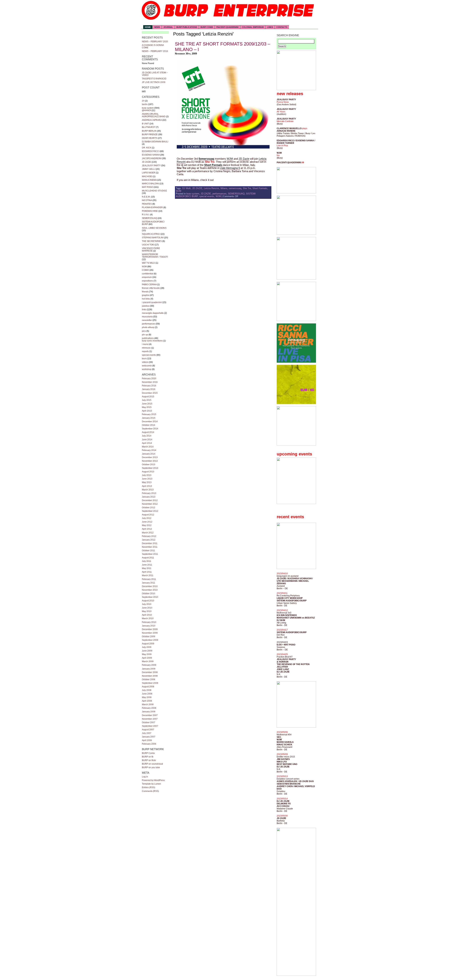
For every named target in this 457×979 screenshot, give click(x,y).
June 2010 (147, 608)
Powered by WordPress (153, 780)
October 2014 (148, 425)
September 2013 (150, 468)
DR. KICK (146, 147)
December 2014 (150, 421)
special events (149, 355)
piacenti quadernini (227, 27)
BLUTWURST (148, 127)
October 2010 (148, 593)
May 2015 (147, 407)
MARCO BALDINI (150, 183)
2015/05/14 (282, 798)
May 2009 (147, 654)
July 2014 (146, 436)
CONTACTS (281, 27)
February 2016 (149, 385)
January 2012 (148, 540)
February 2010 (149, 622)
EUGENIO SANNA (151, 155)
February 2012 (149, 536)
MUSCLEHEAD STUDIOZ (154, 190)
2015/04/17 (282, 630)
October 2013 (148, 464)
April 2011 (147, 572)
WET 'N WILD (148, 263)
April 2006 (147, 740)
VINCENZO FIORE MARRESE (151, 249)
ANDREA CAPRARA (152, 120)
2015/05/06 (282, 732)
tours (144, 358)
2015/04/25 (282, 654)
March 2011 (147, 575)
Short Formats (259, 188)
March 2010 (148, 618)
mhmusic (146, 348)
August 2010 (148, 600)
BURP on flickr (149, 760)
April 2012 (147, 529)
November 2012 (150, 504)
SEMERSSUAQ (149, 218)
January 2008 (148, 711)
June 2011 (147, 565)
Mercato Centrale (285, 121)
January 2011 (148, 583)
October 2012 (148, 507)
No (278, 155)
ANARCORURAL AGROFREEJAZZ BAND (153, 115)
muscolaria (147, 316)
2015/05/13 (282, 776)
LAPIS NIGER (148, 172)
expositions (147, 281)
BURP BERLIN (149, 131)
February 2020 (149, 378)
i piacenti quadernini (152, 302)
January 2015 (148, 418)
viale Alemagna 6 (230, 168)
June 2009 (147, 651)
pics (144, 331)
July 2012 (146, 518)
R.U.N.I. (145, 214)
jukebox (146, 306)
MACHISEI (147, 176)
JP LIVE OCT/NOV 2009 (153, 82)
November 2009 (150, 633)
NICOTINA (147, 200)
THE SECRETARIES (152, 241)
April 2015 (147, 411)
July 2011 (146, 561)
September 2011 (150, 554)
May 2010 (147, 611)
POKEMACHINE (150, 211)
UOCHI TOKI (148, 245)
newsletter (147, 320)
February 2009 (149, 665)
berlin (144, 104)
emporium (147, 277)
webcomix (147, 365)
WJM (144, 266)
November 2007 (150, 719)
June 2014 (147, 439)
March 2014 (148, 446)
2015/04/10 (282, 573)
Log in (145, 776)
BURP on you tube (151, 767)
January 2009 (148, 669)
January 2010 (148, 626)
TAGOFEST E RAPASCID (154, 78)
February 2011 (149, 579)
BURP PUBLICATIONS (186, 27)
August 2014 (148, 432)
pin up (145, 334)
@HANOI (146, 110)
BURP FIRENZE (150, 134)
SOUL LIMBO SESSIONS (154, 228)
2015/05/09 (282, 754)
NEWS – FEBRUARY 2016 (155, 51)
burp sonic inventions (152, 340)
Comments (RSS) (150, 791)
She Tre (247, 188)
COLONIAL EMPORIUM (253, 27)
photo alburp (148, 327)
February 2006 (149, 744)
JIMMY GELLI (148, 169)
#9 (303, 162)
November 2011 (149, 547)
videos (145, 362)
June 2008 (147, 694)
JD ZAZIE (146, 162)
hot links (146, 299)
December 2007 (150, 715)
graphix (145, 295)
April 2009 (147, 658)
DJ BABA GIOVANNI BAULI (155, 141)
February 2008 (149, 708)
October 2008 (148, 679)
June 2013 (147, 479)
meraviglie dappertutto (153, 313)
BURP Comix (148, 753)
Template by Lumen (151, 784)
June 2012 (147, 522)
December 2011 (149, 543)
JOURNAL (168, 27)
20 (143, 101)
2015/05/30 (282, 816)
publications (148, 338)
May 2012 (147, 525)
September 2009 (150, 640)
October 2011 (148, 550)
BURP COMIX (206, 27)
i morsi (145, 344)
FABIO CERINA (149, 284)
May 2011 (146, 568)
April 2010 (147, 615)
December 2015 (150, 393)
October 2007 (148, 722)
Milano (223, 188)
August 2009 (148, 643)
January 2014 (148, 454)
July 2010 (146, 604)
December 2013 (150, 457)
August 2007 (148, 729)
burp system (148, 108)
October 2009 (148, 636)
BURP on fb (147, 756)
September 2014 (150, 428)
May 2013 (147, 482)
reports (145, 351)
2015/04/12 (282, 610)
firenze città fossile (151, 288)
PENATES (147, 204)
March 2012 (148, 532)
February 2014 (149, 450)
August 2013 (148, 471)
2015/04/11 (282, 593)
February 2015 (149, 414)
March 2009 (148, 661)
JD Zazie (244, 158)
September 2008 (150, 683)
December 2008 (150, 672)
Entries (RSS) (148, 787)
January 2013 (148, 497)
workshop (146, 369)
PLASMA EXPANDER (152, 207)
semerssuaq (235, 188)
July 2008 (146, 690)
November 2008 (150, 676)
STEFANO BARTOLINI (153, 237)
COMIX (145, 270)
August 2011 (148, 557)
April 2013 (147, 486)
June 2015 (147, 403)
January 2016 (148, 389)
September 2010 (150, 597)
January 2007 (148, 736)
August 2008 (148, 686)
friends (145, 291)
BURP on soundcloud (152, 764)
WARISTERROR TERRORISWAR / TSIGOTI (155, 255)
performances (148, 324)
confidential (147, 273)
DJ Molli (186, 188)
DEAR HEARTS (149, 138)
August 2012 (148, 514)
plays (304, 128)
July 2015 (146, 400)
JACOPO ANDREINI (151, 158)
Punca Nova (283, 102)
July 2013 (146, 475)
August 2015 (148, 396)
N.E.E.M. (146, 197)
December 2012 (150, 500)
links (144, 309)
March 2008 (148, 704)
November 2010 (150, 590)
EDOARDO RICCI (150, 151)
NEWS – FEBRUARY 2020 (155, 41)
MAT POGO (147, 187)
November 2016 (150, 382)
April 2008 (147, 701)
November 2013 (150, 461)
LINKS (270, 27)
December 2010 (150, 586)
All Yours (281, 111)
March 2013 (148, 489)
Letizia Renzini (211, 188)
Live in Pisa (282, 145)
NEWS (157, 27)
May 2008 (147, 697)
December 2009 (150, 629)
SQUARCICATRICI (151, 234)
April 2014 (147, 443)
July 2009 (146, 647)
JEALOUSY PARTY (151, 165)
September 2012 (150, 511)
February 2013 (149, 493)
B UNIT (145, 123)
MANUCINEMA (149, 180)
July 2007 (146, 733)
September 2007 (150, 726)
